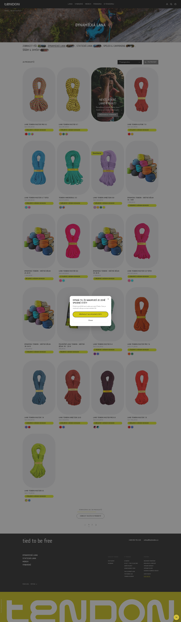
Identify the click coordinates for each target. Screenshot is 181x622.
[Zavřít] (108, 299)
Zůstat (90, 320)
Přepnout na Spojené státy (90, 314)
